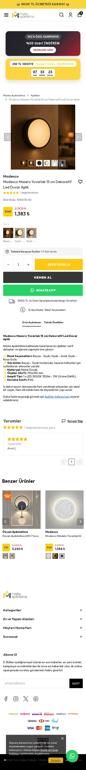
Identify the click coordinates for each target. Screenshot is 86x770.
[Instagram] (15, 698)
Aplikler (35, 95)
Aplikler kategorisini (57, 396)
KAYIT (76, 683)
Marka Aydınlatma (14, 95)
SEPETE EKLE (59, 264)
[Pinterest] (35, 698)
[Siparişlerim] (70, 14)
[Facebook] (5, 698)
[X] (25, 698)
